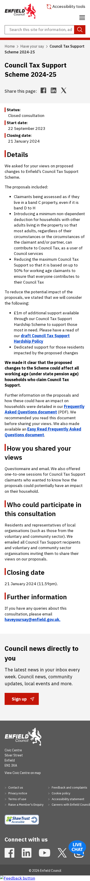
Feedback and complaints (69, 787)
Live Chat (77, 848)
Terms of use (17, 799)
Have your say (32, 46)
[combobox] (45, 29)
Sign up (19, 700)
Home (10, 46)
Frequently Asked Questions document (44, 409)
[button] (82, 17)
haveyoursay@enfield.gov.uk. (32, 619)
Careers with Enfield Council (70, 805)
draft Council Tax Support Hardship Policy (42, 338)
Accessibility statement (67, 799)
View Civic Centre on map (23, 773)
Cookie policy (60, 793)
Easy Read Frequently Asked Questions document (43, 431)
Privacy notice (17, 793)
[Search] (79, 29)
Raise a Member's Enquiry (25, 805)
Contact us (15, 787)
